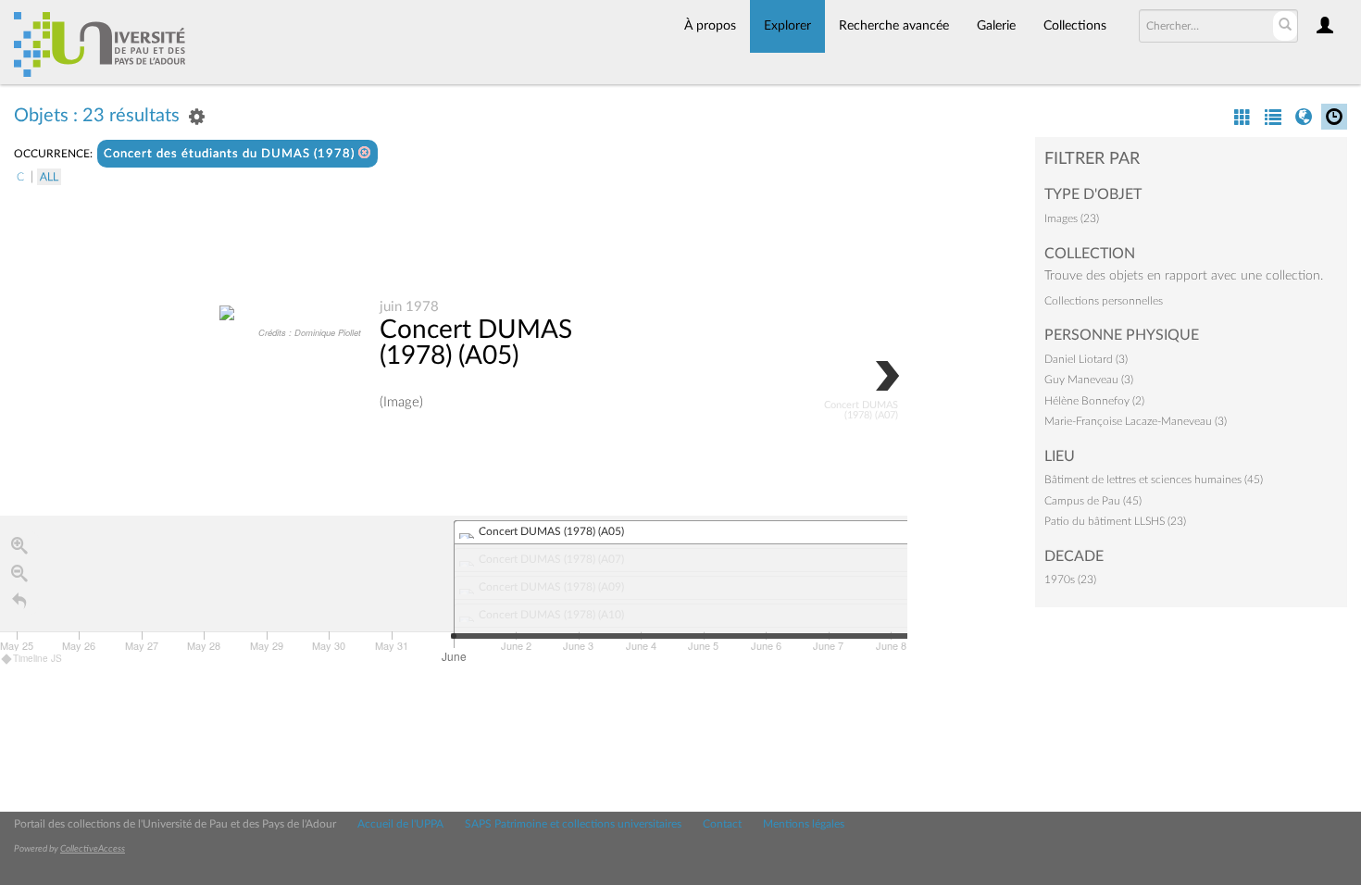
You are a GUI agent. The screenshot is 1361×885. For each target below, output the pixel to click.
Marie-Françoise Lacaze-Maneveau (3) (1135, 421)
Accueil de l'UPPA (400, 823)
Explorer (787, 25)
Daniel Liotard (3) (1086, 359)
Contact (722, 823)
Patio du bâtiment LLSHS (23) (1115, 521)
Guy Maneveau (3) (1088, 379)
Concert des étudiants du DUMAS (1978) (231, 154)
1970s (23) (1070, 579)
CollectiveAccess (92, 849)
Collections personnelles (1103, 300)
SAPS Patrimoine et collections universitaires (573, 823)
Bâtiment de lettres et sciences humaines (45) (1153, 479)
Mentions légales (803, 823)
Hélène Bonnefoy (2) (1094, 400)
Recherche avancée (894, 25)
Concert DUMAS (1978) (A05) (476, 342)
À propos (710, 25)
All (49, 176)
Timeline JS (37, 658)
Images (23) (1071, 218)
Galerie (996, 25)
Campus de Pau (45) (1093, 500)
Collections (1074, 25)
